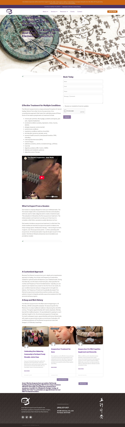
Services (53, 11)
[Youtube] (30, 417)
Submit (67, 117)
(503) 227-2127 (63, 408)
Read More (27, 371)
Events (72, 11)
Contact (79, 11)
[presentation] (74, 111)
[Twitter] (26, 417)
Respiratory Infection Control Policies (71, 6)
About (45, 11)
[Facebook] (22, 417)
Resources (63, 11)
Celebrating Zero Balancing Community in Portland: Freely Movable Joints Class (34, 354)
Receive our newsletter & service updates (77, 106)
